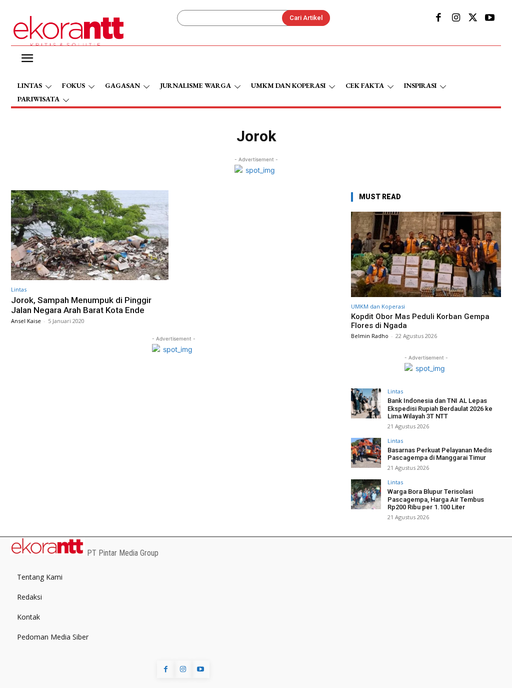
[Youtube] (490, 18)
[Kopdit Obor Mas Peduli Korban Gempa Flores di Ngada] (426, 254)
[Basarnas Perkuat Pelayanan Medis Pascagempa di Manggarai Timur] (366, 453)
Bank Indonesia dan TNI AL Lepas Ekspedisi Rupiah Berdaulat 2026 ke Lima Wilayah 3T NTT (440, 408)
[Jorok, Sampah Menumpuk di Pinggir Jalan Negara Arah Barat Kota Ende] (89, 235)
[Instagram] (455, 18)
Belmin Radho (369, 336)
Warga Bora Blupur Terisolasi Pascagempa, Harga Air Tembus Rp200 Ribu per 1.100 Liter (436, 499)
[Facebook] (438, 18)
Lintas (18, 289)
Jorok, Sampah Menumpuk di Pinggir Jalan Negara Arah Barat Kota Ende (81, 305)
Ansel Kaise (26, 321)
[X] (473, 18)
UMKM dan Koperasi (378, 306)
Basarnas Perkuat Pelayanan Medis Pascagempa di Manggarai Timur (440, 454)
